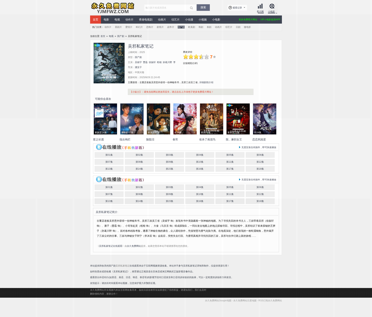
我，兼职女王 (234, 139)
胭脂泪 (150, 139)
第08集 (139, 162)
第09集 (169, 162)
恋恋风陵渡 (259, 139)
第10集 (199, 162)
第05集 (230, 155)
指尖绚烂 (125, 139)
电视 (111, 36)
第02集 (139, 155)
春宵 (175, 139)
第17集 (230, 168)
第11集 (230, 162)
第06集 (260, 155)
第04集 (199, 155)
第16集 (199, 168)
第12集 (260, 162)
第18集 (260, 168)
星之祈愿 (98, 139)
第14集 (139, 168)
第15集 (169, 168)
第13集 (109, 168)
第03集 (169, 155)
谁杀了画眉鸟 (207, 139)
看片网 (260, 11)
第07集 (109, 162)
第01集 (109, 155)
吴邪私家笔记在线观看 (110, 246)
